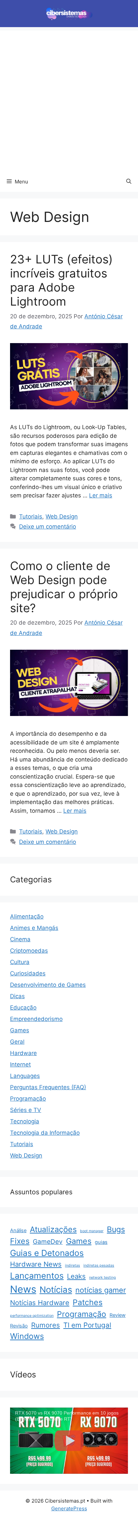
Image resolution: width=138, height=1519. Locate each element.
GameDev (48, 1242)
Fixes (19, 1241)
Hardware (23, 1053)
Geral (17, 1041)
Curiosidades (28, 973)
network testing (102, 1277)
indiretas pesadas (98, 1265)
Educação (23, 1007)
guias (101, 1242)
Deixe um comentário (47, 526)
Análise (18, 1230)
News (23, 1289)
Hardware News (36, 1264)
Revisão (19, 1326)
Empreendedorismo (36, 1019)
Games (19, 1030)
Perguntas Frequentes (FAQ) (48, 1087)
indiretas (72, 1265)
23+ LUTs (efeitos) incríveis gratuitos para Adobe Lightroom (61, 280)
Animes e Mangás (34, 928)
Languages (25, 1075)
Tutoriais (30, 516)
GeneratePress (69, 1508)
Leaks (76, 1276)
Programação (28, 1098)
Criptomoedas (29, 950)
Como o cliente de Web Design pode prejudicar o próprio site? (64, 587)
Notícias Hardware (39, 1302)
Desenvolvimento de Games (48, 984)
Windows (27, 1336)
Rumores (45, 1325)
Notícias (56, 1289)
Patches (87, 1302)
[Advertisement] (69, 99)
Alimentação (27, 916)
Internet (20, 1064)
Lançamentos (37, 1276)
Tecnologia (24, 1121)
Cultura (19, 962)
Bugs (116, 1229)
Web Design (62, 516)
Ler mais (100, 495)
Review (118, 1315)
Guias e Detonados (47, 1253)
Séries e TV (25, 1110)
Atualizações (53, 1229)
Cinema (20, 939)
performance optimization (32, 1315)
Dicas (17, 996)
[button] (129, 182)
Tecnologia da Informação (45, 1132)
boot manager (92, 1231)
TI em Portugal (87, 1325)
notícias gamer (100, 1290)
